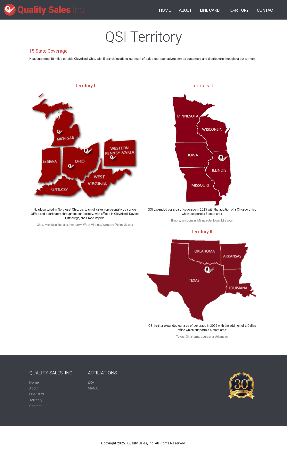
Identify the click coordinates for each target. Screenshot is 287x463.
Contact (266, 10)
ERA (91, 382)
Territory (238, 10)
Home (165, 10)
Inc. (51, 9)
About (185, 10)
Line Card (209, 10)
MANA (93, 388)
